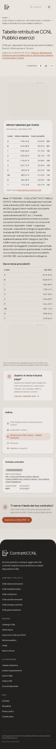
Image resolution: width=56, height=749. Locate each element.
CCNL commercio (9, 594)
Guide (4, 645)
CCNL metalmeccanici (11, 589)
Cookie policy (8, 716)
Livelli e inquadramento (12, 670)
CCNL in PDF (7, 681)
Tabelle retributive (10, 665)
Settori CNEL (7, 676)
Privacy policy (8, 711)
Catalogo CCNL (8, 624)
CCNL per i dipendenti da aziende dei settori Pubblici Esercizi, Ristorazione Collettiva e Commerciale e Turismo (27, 55)
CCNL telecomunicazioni (12, 584)
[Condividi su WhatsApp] (46, 66)
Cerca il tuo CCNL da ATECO (14, 635)
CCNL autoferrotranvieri (12, 599)
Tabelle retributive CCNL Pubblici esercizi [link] (22, 23)
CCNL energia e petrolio (12, 604)
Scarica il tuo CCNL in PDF (15, 520)
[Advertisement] (28, 99)
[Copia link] (51, 66)
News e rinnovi (8, 650)
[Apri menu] (49, 7)
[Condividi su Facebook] (40, 66)
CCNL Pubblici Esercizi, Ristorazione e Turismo (26, 21)
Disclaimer (6, 706)
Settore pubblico (9, 640)
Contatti (5, 701)
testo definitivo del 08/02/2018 (29, 190)
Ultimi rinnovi (7, 630)
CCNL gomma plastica (11, 610)
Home (4, 18)
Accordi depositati (10, 686)
